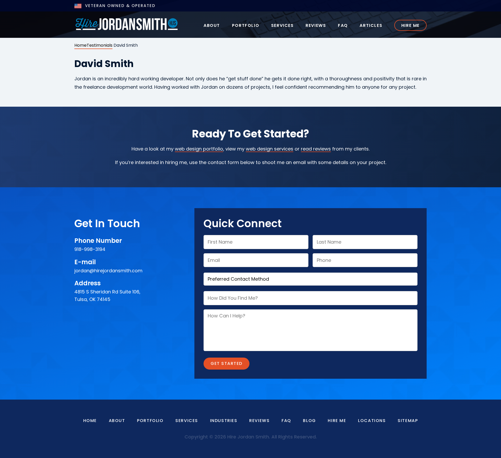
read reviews (316, 149)
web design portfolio (199, 149)
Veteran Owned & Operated (120, 5)
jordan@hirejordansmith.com (108, 270)
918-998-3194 (89, 249)
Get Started (226, 363)
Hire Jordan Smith (126, 23)
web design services (269, 149)
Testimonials (99, 45)
